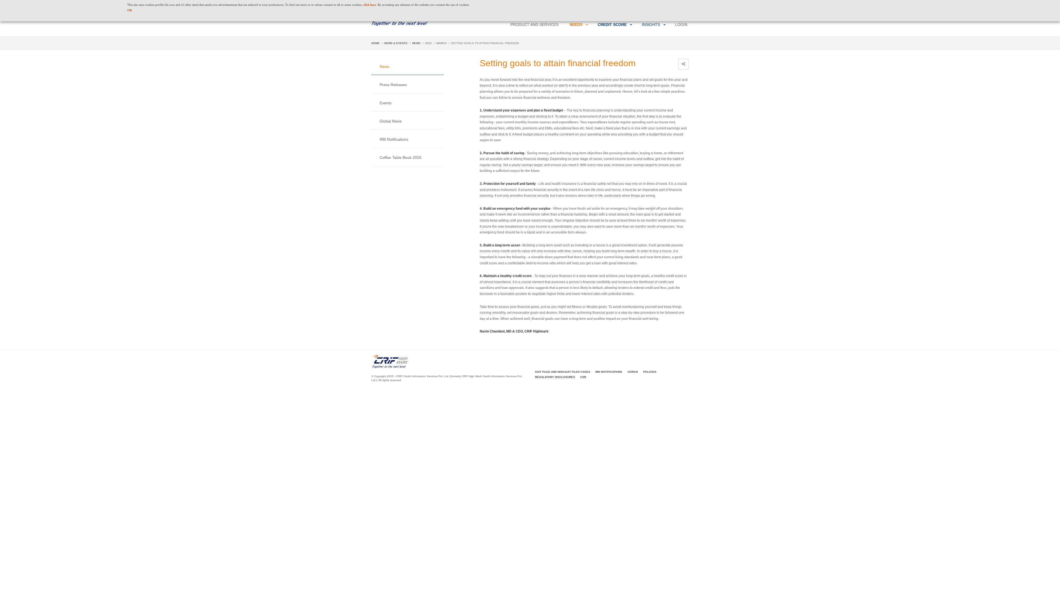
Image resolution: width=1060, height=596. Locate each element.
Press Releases (393, 85)
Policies (649, 371)
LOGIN (681, 24)
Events (385, 103)
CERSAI (632, 371)
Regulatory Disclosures (555, 377)
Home (375, 43)
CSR (583, 377)
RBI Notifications (394, 139)
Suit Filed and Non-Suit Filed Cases (562, 371)
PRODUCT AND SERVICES (534, 24)
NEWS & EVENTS (395, 43)
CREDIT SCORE (612, 24)
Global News (391, 121)
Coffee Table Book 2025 (401, 157)
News (416, 43)
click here (369, 4)
